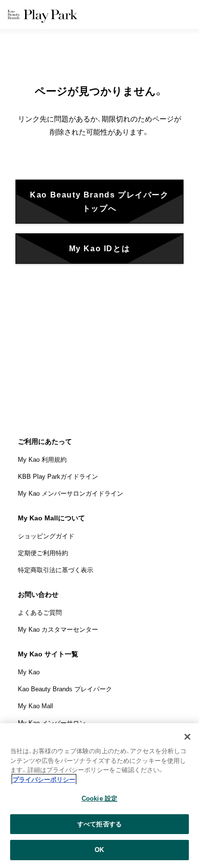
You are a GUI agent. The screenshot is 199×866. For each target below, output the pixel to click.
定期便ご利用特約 (43, 553)
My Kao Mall (35, 706)
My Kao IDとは (99, 248)
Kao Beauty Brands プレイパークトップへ (99, 201)
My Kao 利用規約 (42, 459)
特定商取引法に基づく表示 (55, 570)
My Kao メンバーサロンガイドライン (70, 493)
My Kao (29, 672)
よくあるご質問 (40, 612)
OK (99, 849)
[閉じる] (187, 736)
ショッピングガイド (46, 536)
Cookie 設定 (99, 798)
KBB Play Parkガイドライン (58, 476)
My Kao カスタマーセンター (58, 629)
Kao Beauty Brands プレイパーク (65, 689)
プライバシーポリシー (44, 779)
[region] (99, 794)
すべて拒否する (99, 824)
